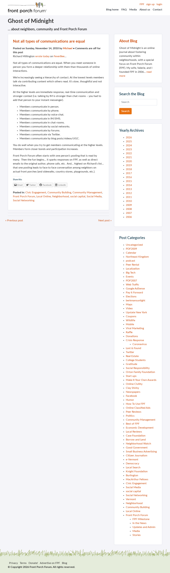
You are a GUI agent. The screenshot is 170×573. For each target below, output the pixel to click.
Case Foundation (135, 435)
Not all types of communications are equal (49, 41)
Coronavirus (139, 344)
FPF (142, 4)
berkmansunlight (135, 300)
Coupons (131, 316)
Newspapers (133, 392)
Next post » (105, 220)
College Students (136, 360)
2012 (129, 193)
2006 (129, 217)
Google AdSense (135, 288)
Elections (131, 296)
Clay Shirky (132, 388)
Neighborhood (60, 196)
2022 (129, 153)
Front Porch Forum (24, 196)
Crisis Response (135, 340)
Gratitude (131, 364)
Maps (129, 304)
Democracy (132, 463)
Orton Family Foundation (140, 372)
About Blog (128, 41)
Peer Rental (132, 264)
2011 (129, 197)
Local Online (43, 196)
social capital (77, 196)
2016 (129, 177)
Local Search (133, 467)
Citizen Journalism (136, 455)
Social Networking (23, 200)
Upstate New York (136, 312)
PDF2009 (131, 248)
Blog (64, 563)
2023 (129, 149)
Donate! (33, 563)
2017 (129, 173)
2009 (129, 205)
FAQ (124, 9)
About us (144, 9)
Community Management (87, 192)
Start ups (131, 376)
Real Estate (132, 356)
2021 (129, 157)
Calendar (131, 252)
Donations (132, 336)
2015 (129, 181)
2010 (129, 201)
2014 (129, 185)
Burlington (132, 475)
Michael (67, 48)
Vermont (131, 499)
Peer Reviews (133, 411)
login (159, 4)
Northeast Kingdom (137, 256)
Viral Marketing (135, 328)
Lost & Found (133, 348)
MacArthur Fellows (137, 479)
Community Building (59, 192)
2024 (129, 145)
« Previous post (14, 220)
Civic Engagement (35, 192)
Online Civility (134, 384)
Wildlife (130, 320)
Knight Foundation (137, 471)
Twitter (130, 352)
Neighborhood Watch (138, 443)
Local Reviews (134, 431)
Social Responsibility (138, 368)
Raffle (129, 332)
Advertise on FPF (50, 563)
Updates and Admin (143, 527)
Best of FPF (132, 423)
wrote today (42, 56)
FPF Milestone (140, 519)
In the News (139, 523)
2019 (129, 165)
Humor (130, 400)
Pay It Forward (134, 292)
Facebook (131, 396)
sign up (150, 4)
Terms (23, 563)
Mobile (130, 324)
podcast (130, 260)
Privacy (13, 563)
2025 (129, 141)
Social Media (94, 196)
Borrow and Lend (136, 439)
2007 (129, 213)
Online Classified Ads (138, 408)
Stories (136, 535)
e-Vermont (132, 459)
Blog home (112, 9)
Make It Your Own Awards (141, 380)
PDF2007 (131, 280)
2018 (129, 169)
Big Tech (130, 272)
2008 (129, 209)
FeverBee (59, 56)
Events (130, 276)
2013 (129, 189)
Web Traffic (132, 284)
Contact (157, 9)
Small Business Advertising (141, 451)
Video (129, 308)
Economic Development (140, 427)
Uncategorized (134, 245)
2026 (129, 137)
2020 (129, 161)
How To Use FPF (135, 404)
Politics (130, 415)
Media (133, 9)
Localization (133, 268)
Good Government (137, 447)
